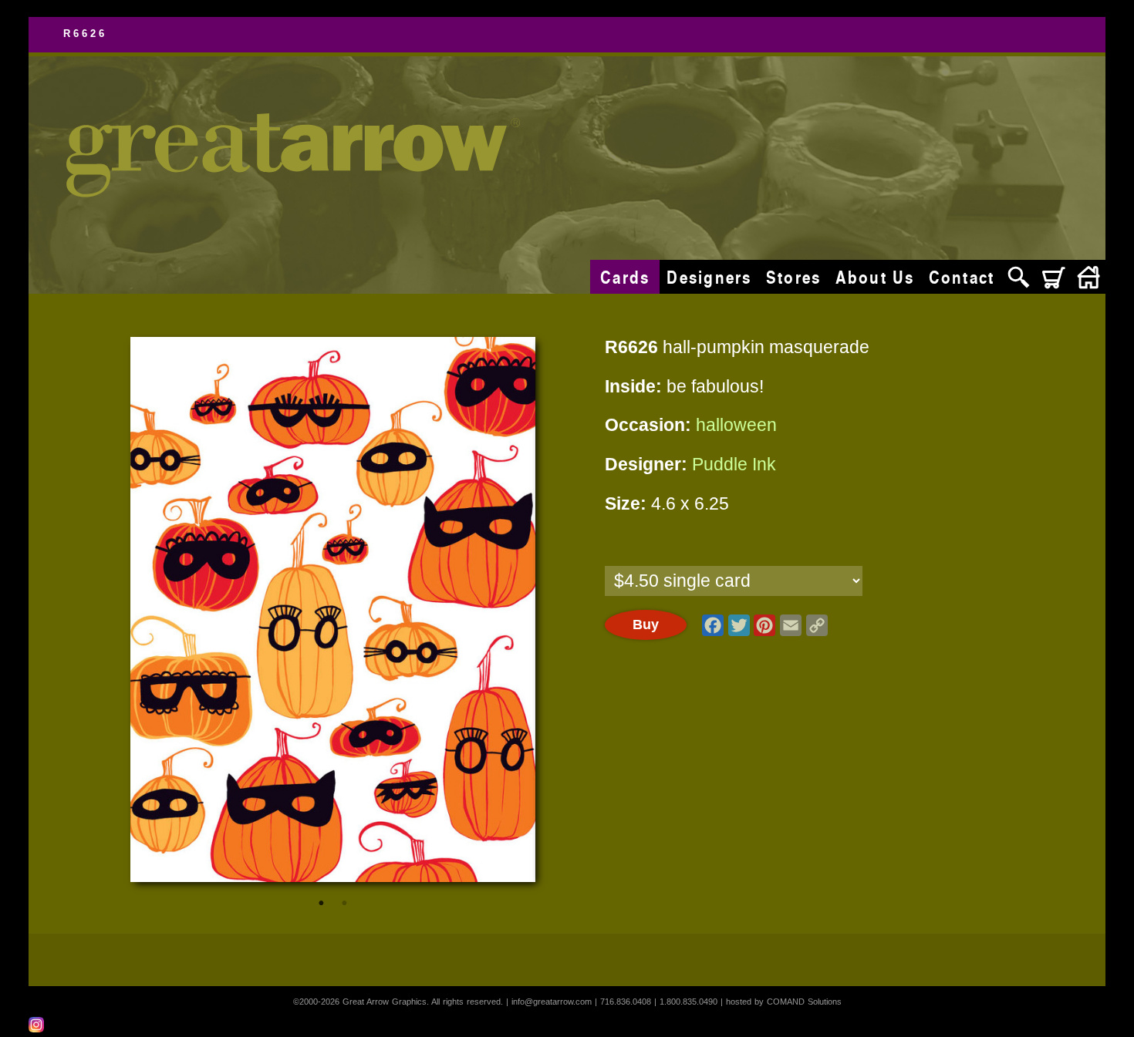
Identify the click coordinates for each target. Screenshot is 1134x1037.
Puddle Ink (734, 464)
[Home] (1088, 277)
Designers (709, 276)
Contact (962, 276)
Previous (160, 609)
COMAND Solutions (804, 1001)
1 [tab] (321, 903)
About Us (875, 276)
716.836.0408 (625, 1001)
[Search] (1018, 277)
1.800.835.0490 (688, 1001)
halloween (736, 425)
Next (504, 609)
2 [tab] (344, 903)
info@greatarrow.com (551, 1001)
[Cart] (1053, 277)
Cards (625, 276)
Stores (794, 276)
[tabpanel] (333, 609)
